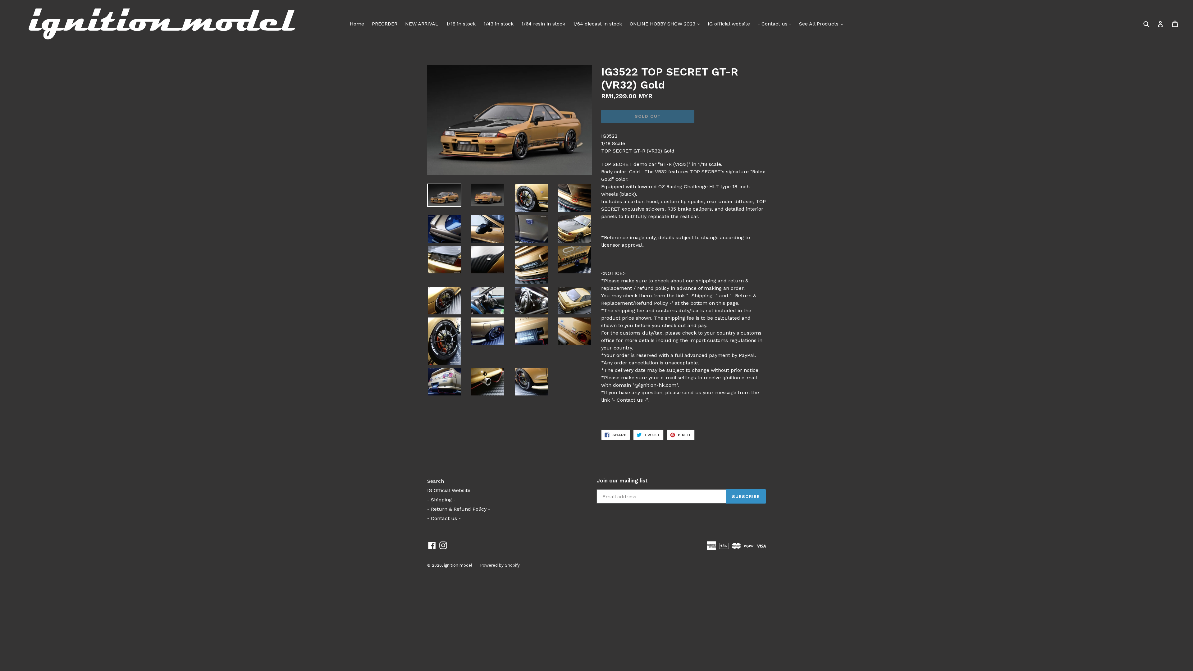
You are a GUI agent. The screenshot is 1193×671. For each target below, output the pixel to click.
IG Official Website (448, 490)
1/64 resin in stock (543, 24)
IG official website (729, 24)
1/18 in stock (461, 24)
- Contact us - (774, 24)
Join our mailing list (622, 480)
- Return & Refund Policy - (458, 509)
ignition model (458, 565)
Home (357, 24)
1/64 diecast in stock (597, 24)
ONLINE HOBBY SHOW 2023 (666, 24)
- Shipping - (441, 500)
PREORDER (384, 24)
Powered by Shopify (500, 565)
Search (435, 481)
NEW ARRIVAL (421, 24)
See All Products (822, 24)
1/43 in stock (498, 24)
